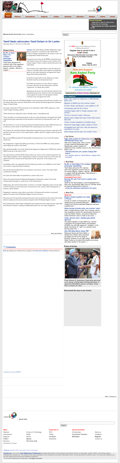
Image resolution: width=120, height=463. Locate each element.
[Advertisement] (45, 24)
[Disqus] (33, 281)
